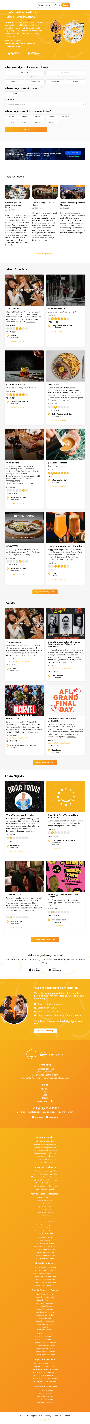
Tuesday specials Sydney (45, 1243)
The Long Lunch (14, 308)
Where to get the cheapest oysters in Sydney (14, 205)
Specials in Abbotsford (45, 1210)
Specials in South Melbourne (45, 1222)
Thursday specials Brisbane (45, 1346)
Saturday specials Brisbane (45, 1352)
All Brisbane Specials (45, 1333)
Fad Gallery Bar (58, 676)
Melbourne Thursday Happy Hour (45, 1180)
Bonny (55, 573)
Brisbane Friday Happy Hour (45, 1375)
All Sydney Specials (45, 1237)
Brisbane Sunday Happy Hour (45, 1381)
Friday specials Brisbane (45, 1348)
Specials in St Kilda (45, 1204)
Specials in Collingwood (45, 1225)
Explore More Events (45, 762)
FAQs (45, 1092)
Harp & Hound (16, 921)
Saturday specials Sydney (45, 1255)
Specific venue (14, 82)
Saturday (38, 122)
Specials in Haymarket (45, 1324)
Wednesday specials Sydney (45, 1246)
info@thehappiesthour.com (45, 1075)
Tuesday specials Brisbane (45, 1339)
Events (75, 82)
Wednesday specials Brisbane (45, 1342)
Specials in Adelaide (45, 1390)
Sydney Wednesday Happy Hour (45, 1273)
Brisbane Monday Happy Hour (45, 1363)
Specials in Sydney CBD (45, 1297)
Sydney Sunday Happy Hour (45, 1285)
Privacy (48, 1416)
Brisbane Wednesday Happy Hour (45, 1369)
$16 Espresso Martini (58, 463)
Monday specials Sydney (45, 1240)
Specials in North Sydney (45, 1315)
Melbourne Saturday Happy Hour (45, 1186)
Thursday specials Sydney (45, 1249)
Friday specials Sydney (45, 1252)
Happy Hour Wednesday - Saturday (65, 546)
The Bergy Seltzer (60, 920)
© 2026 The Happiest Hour (31, 1416)
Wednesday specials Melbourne (45, 1150)
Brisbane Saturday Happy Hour (45, 1378)
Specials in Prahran (45, 1216)
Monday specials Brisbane (45, 1336)
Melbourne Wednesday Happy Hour (45, 1177)
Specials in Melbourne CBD (45, 1198)
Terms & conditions (62, 1416)
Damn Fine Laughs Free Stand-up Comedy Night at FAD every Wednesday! (64, 644)
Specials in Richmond (45, 1201)
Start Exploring (45, 1031)
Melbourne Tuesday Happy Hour (45, 1174)
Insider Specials (65, 73)
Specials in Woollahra (45, 1309)
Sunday (51, 122)
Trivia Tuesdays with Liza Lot (20, 815)
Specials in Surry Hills (45, 1294)
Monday (38, 116)
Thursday (11, 122)
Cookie (13, 335)
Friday (24, 122)
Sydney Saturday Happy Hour (45, 1282)
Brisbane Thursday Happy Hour (45, 1372)
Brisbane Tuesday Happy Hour (45, 1366)
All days (24, 116)
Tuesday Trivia (13, 894)
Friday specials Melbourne (45, 1156)
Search (66, 5)
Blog (45, 1095)
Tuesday (51, 116)
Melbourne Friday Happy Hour (45, 1183)
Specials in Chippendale (45, 1321)
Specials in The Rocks (45, 1300)
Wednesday (65, 116)
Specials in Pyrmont (45, 1306)
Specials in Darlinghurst (45, 1312)
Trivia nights (55, 82)
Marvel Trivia (12, 719)
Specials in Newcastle (45, 1399)
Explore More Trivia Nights (45, 940)
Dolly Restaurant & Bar (62, 326)
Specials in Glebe (45, 1327)
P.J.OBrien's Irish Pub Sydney (23, 745)
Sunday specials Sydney (45, 1258)
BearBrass (56, 750)
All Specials (24, 73)
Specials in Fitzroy (45, 1207)
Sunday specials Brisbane (45, 1354)
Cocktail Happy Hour (16, 384)
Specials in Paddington (45, 1303)
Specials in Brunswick (45, 1213)
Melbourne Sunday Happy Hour (45, 1189)
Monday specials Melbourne (45, 1144)
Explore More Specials (45, 592)
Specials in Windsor (45, 1228)
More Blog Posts (44, 254)
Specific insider (35, 82)
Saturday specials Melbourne (45, 1159)
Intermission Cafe (18, 497)
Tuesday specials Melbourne (45, 1147)
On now (11, 116)
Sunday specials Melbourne (45, 1162)
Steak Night (53, 384)
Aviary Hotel (15, 846)
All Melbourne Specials (45, 1141)
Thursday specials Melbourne (45, 1153)
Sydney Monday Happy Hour (45, 1267)
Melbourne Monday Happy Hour (45, 1171)
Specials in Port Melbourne (45, 1231)
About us (45, 1089)
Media (45, 1098)
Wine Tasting (12, 463)
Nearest (14, 94)
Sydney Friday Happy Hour (45, 1279)
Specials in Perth (45, 1393)
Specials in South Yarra (45, 1219)
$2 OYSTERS (12, 546)
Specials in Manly (45, 1318)
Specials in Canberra (45, 1402)
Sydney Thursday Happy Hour (45, 1276)
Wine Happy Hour (56, 308)
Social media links (45, 1101)
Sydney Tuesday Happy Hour (45, 1270)
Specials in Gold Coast (45, 1396)
